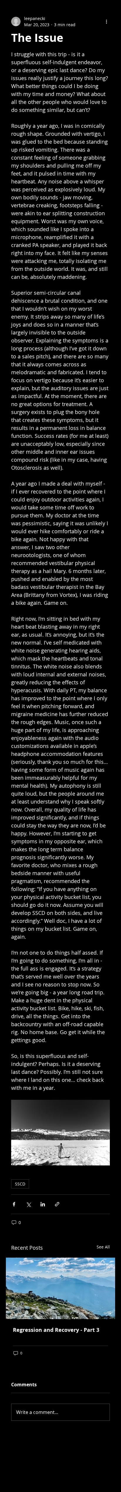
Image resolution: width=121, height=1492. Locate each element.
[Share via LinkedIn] (43, 1204)
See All (103, 1247)
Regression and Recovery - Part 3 (56, 1330)
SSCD (20, 1184)
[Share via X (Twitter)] (28, 1204)
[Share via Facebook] (14, 1204)
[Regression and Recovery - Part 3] (60, 1288)
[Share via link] (57, 1204)
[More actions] (106, 21)
